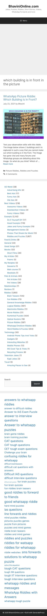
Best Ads (11, 193)
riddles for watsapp (18, 543)
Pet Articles (12, 279)
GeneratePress (38, 613)
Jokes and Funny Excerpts (18, 226)
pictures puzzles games (16, 520)
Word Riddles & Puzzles (17, 329)
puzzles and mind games (17, 527)
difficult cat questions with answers (18, 469)
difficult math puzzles (10, 482)
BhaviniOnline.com (24, 6)
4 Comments (11, 174)
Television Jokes (11, 355)
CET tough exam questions (20, 448)
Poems (10, 260)
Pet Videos (12, 283)
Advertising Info (14, 190)
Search (7, 379)
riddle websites (12, 552)
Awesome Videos (15, 207)
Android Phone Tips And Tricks (20, 336)
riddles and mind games (17, 534)
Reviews (8, 289)
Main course (12, 269)
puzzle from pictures (15, 524)
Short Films (12, 253)
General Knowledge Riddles (19, 302)
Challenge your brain (15, 452)
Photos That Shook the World (20, 233)
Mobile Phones (13, 345)
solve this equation (12, 565)
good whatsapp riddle (20, 502)
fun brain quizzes (13, 485)
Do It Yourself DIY (14, 220)
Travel (7, 362)
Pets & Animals (11, 276)
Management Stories (16, 230)
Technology (9, 332)
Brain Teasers (13, 296)
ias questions (13, 509)
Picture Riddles (12, 171)
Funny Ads (12, 197)
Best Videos (9, 203)
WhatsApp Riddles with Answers (20, 595)
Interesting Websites (16, 342)
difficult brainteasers (13, 464)
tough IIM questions (14, 572)
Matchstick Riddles (15, 309)
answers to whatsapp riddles (20, 402)
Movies (7, 250)
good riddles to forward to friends (21, 495)
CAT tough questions (17, 445)
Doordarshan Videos (16, 210)
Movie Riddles (13, 312)
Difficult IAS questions (18, 474)
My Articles (9, 256)
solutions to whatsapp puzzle (20, 559)
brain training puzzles (16, 437)
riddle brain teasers (14, 531)
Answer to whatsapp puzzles (20, 427)
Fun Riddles (12, 299)
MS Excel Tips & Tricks (17, 349)
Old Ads (10, 200)
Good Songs (9, 246)
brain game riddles (14, 434)
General (7, 243)
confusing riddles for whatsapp (18, 458)
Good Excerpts (13, 223)
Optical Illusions (14, 319)
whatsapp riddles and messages (20, 586)
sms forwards (31, 552)
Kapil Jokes (12, 359)
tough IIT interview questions (20, 575)
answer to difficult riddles (18, 408)
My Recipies (9, 263)
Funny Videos (13, 213)
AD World (8, 187)
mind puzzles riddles (15, 517)
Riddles (7, 293)
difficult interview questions (20, 478)
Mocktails (11, 273)
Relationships (10, 286)
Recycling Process (15, 352)
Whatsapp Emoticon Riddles (19, 326)
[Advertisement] (23, 48)
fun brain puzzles (27, 481)
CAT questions (13, 441)
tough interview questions (19, 579)
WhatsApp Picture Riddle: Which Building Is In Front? (20, 98)
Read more (8, 164)
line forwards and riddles (20, 513)
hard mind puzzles (14, 505)
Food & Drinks (10, 240)
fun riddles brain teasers (17, 488)
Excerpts (8, 216)
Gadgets (11, 339)
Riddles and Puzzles (29, 171)
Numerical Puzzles (15, 316)
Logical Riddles (14, 306)
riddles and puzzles (18, 538)
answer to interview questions (18, 418)
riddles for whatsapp (20, 547)
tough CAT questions (17, 568)
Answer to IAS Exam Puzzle (20, 411)
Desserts (11, 266)
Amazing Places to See (17, 365)
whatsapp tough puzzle (17, 601)
